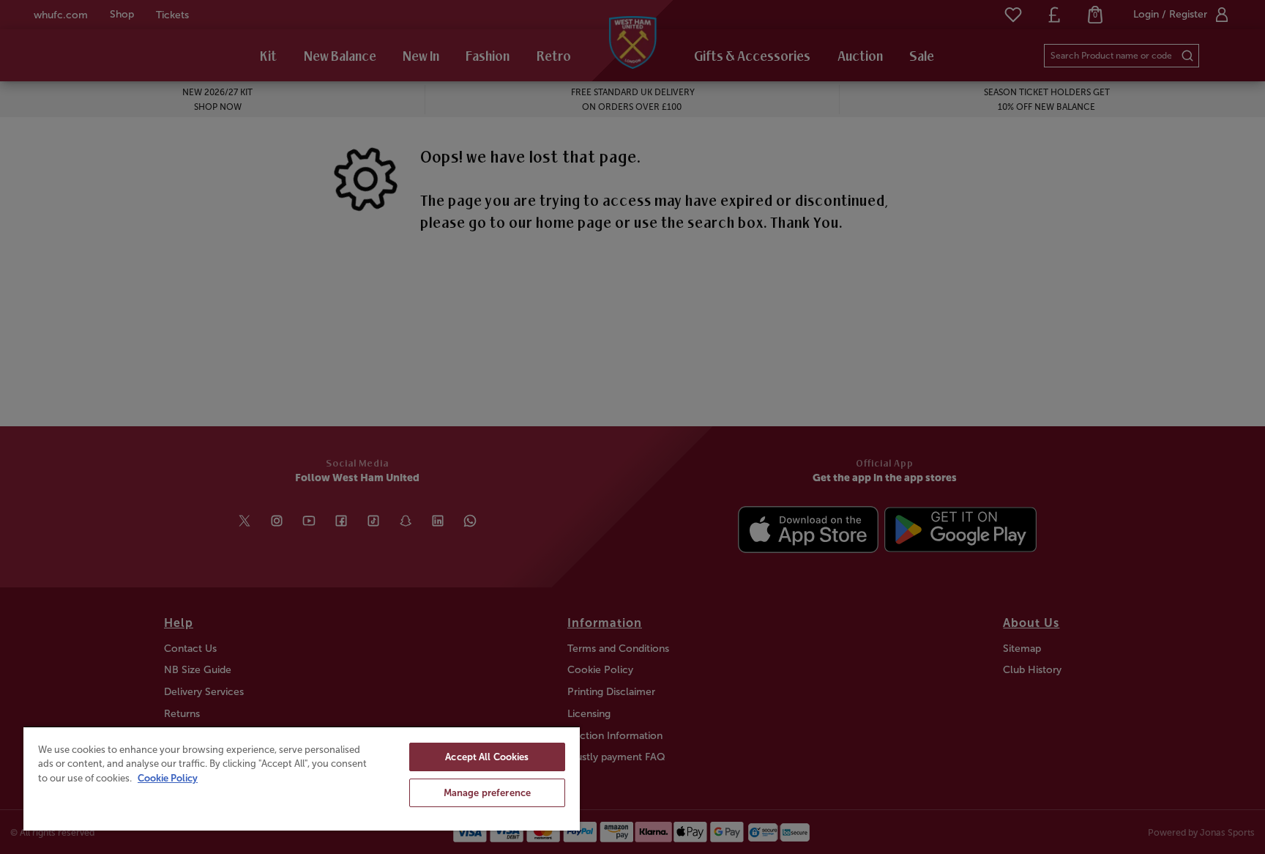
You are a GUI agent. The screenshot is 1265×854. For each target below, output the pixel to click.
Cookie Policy (168, 778)
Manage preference (487, 792)
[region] (301, 778)
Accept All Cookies (487, 756)
